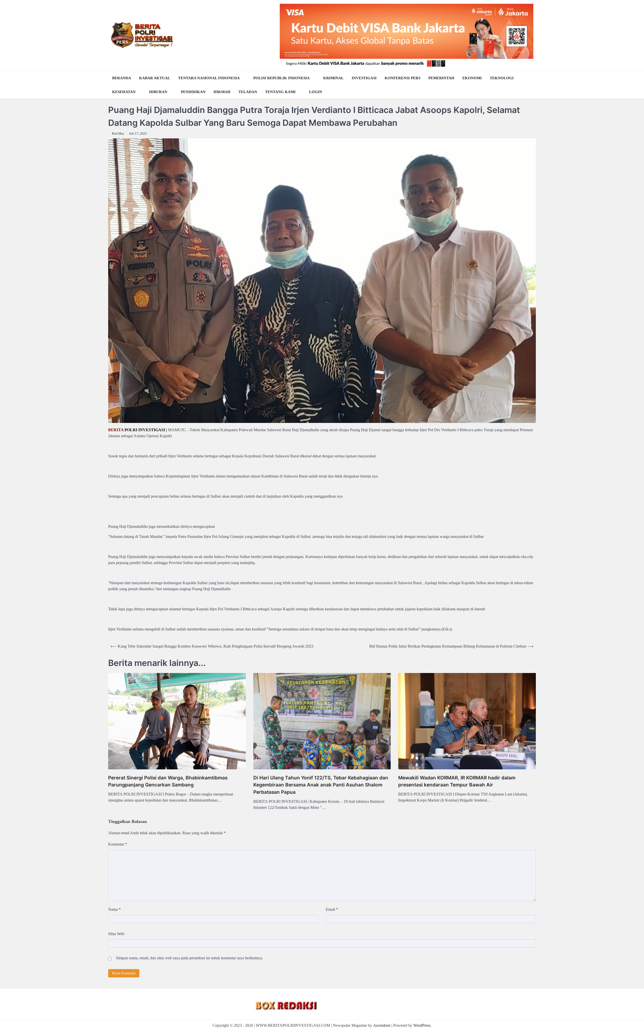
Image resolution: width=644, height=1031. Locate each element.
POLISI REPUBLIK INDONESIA (281, 78)
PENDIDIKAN (193, 92)
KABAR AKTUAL (154, 78)
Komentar (117, 844)
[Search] (531, 85)
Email (332, 909)
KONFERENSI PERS (402, 78)
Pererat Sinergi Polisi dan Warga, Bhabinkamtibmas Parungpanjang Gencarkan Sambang (167, 781)
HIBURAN (158, 92)
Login (315, 92)
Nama (114, 909)
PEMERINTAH (441, 78)
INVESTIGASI (364, 78)
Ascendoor (381, 1025)
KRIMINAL (333, 78)
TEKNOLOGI (502, 78)
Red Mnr (118, 133)
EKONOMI (472, 78)
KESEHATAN (124, 92)
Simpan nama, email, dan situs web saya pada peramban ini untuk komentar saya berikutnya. (189, 958)
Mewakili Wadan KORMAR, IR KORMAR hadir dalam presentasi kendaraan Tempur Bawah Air (456, 781)
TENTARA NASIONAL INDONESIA (209, 78)
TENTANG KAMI (280, 92)
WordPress (421, 1025)
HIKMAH (222, 92)
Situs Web (116, 934)
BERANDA (121, 78)
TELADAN (247, 92)
